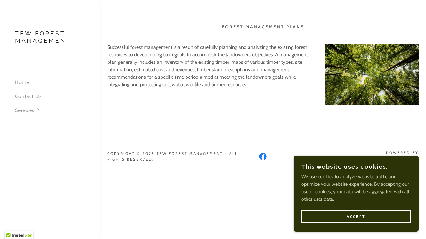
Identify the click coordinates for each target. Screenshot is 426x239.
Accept (356, 216)
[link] (50, 41)
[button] (57, 110)
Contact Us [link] (28, 96)
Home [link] (22, 82)
